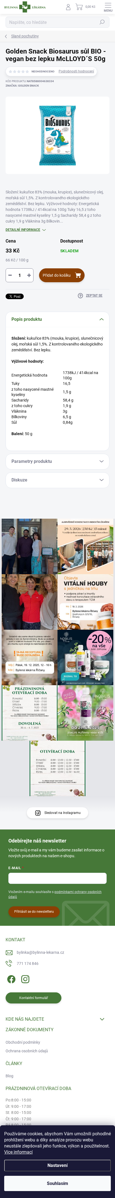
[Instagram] (24, 978)
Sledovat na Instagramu (62, 813)
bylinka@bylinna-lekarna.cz (40, 952)
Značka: (22, 85)
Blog (9, 1076)
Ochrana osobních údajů (27, 1051)
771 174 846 (28, 963)
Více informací (18, 1152)
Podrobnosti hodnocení (76, 71)
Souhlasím (57, 1183)
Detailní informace (23, 230)
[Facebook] (10, 978)
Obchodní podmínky (23, 1042)
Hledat (102, 22)
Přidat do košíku (57, 275)
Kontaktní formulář (33, 998)
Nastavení (57, 1165)
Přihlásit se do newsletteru (34, 912)
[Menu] (108, 7)
